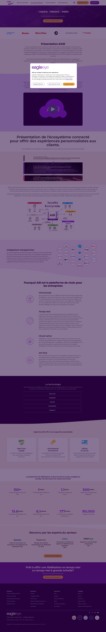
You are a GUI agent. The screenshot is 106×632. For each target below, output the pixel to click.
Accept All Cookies (68, 84)
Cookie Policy (68, 79)
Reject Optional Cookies (54, 84)
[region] (53, 75)
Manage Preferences (38, 84)
